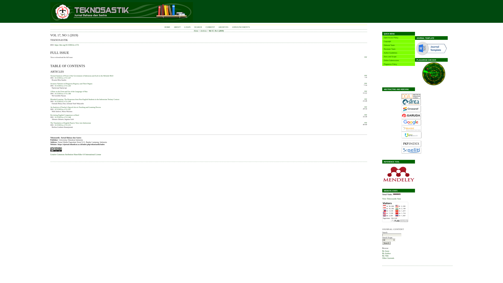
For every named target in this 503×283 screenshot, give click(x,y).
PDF (365, 57)
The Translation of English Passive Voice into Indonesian (70, 123)
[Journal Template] (431, 55)
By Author (386, 253)
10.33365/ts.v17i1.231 (63, 125)
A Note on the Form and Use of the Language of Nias (69, 91)
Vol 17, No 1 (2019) (216, 31)
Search (198, 27)
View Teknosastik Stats (391, 199)
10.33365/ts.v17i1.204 (63, 101)
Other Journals (388, 258)
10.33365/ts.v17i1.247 (63, 78)
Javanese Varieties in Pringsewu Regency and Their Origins (71, 84)
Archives (223, 27)
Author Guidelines (390, 53)
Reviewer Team (389, 49)
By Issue (385, 251)
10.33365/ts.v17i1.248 (63, 117)
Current (210, 27)
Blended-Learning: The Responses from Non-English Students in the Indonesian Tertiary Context (84, 99)
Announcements (241, 27)
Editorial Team (389, 45)
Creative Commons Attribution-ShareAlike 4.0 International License (75, 154)
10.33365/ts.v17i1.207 (63, 109)
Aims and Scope (390, 57)
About (177, 27)
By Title (385, 256)
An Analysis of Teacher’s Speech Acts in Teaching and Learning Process (75, 107)
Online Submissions (391, 60)
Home (167, 27)
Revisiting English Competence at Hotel (64, 115)
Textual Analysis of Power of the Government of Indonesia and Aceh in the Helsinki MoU (81, 76)
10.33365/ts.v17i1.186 (63, 94)
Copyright (387, 41)
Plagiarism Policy (390, 64)
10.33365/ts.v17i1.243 (63, 86)
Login (187, 27)
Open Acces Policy (391, 38)
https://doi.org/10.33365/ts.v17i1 (67, 45)
